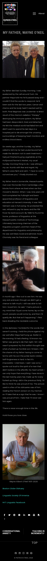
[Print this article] (34, 515)
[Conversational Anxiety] (13, 531)
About (41, 13)
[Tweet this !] (9, 515)
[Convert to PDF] (39, 515)
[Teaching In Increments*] (34, 531)
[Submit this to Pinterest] (14, 515)
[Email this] (29, 515)
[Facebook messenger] (19, 515)
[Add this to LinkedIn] (24, 515)
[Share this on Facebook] (5, 515)
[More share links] (5, 519)
